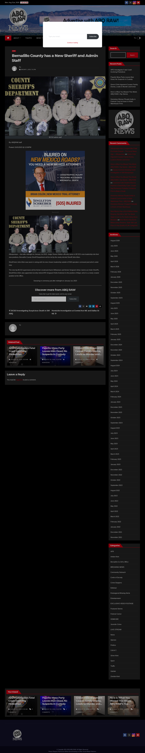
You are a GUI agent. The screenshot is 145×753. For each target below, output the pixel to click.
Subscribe (92, 36)
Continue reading (72, 42)
